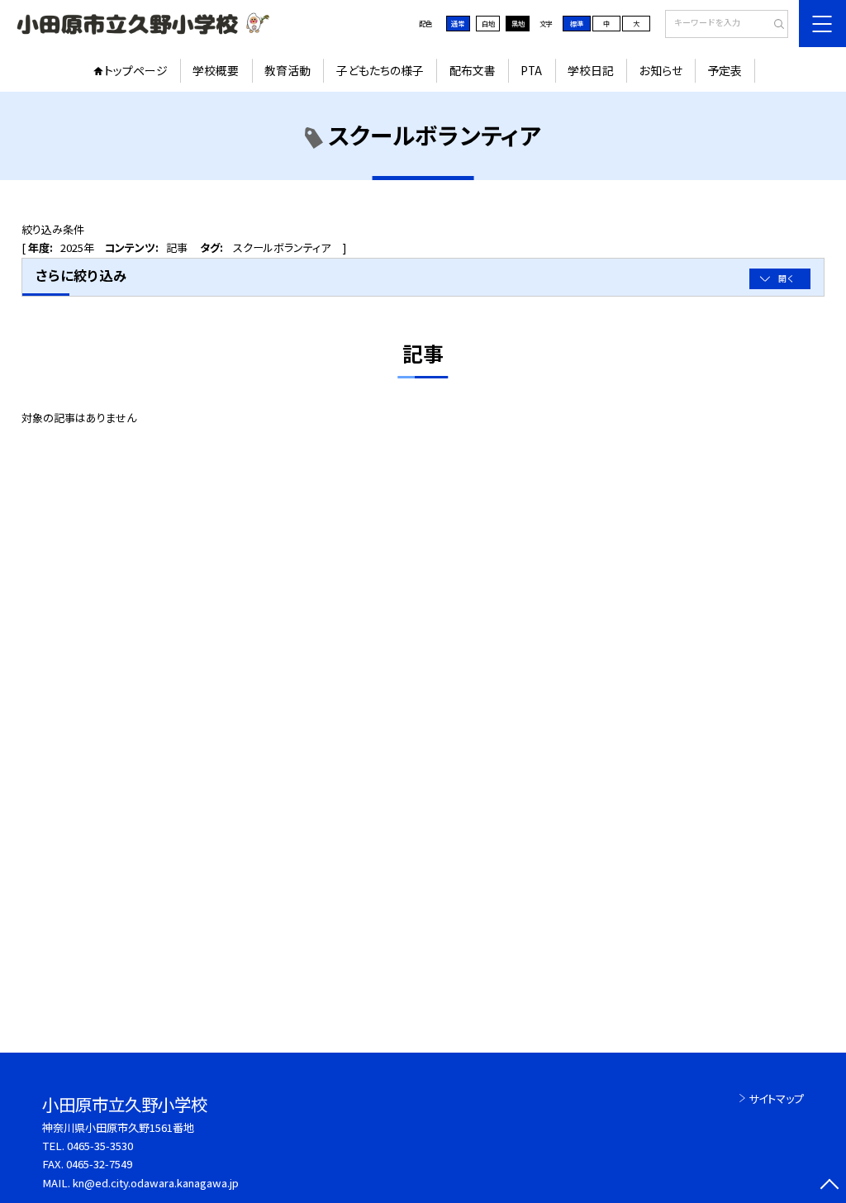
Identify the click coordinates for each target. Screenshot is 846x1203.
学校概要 (215, 70)
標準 (576, 23)
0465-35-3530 (100, 1145)
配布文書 (472, 70)
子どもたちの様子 (380, 70)
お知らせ (660, 70)
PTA (531, 70)
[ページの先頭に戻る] (829, 1186)
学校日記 (591, 70)
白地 (488, 23)
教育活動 (287, 70)
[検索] (773, 25)
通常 (457, 23)
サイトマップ (776, 1098)
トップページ (136, 70)
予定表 (724, 70)
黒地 (518, 23)
